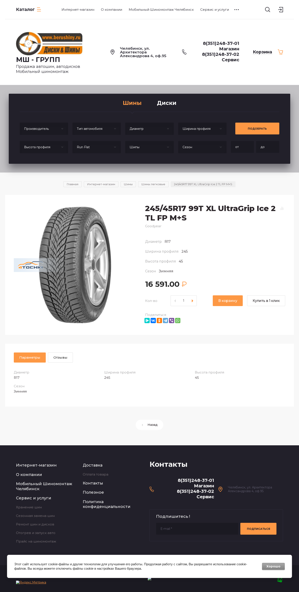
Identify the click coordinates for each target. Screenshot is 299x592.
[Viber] (171, 320)
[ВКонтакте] (153, 320)
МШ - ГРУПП (38, 60)
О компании (29, 474)
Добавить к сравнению (282, 208)
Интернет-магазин (36, 465)
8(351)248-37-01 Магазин (221, 46)
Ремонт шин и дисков (35, 524)
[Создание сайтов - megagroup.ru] (280, 581)
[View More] (236, 10)
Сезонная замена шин (35, 516)
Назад (153, 425)
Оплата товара (95, 474)
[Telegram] (165, 320)
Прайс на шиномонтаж (36, 541)
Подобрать (257, 128)
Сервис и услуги (33, 498)
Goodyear (153, 226)
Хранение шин (29, 507)
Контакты (93, 483)
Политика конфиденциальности (106, 504)
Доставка (92, 465)
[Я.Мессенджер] (147, 320)
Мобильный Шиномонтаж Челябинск (44, 486)
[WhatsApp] (177, 320)
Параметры (29, 357)
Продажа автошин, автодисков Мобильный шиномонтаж (48, 69)
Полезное (93, 492)
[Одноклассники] (159, 320)
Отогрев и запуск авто (35, 533)
